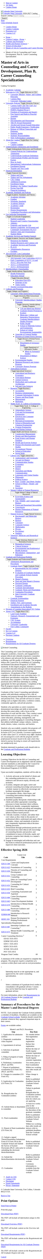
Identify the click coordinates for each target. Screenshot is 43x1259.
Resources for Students (19, 241)
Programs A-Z (11, 31)
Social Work (20, 453)
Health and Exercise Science (26, 443)
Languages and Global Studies (26, 475)
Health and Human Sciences (16, 44)
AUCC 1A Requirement (20, 265)
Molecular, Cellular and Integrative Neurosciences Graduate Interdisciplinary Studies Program (30, 318)
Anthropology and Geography (26, 458)
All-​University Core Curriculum (18, 254)
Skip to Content (12, 3)
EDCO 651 (5, 876)
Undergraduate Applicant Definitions (24, 156)
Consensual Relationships (20, 108)
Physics (18, 529)
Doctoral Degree (21, 583)
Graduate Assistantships (19, 598)
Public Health (25, 324)
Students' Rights (17, 133)
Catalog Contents (12, 29)
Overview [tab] (9, 639)
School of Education (13, 46)
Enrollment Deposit (18, 166)
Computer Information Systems (27, 395)
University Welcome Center (21, 101)
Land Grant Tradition (19, 614)
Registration (15, 208)
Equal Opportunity (13, 1183)
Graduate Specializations (24, 588)
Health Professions (18, 274)
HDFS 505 (5, 919)
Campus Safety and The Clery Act (23, 106)
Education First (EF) (23, 280)
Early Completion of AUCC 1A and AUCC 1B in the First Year (24, 261)
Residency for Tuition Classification (24, 186)
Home (8, 37)
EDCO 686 (5, 910)
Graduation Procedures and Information (25, 212)
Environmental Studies (23, 360)
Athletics (14, 223)
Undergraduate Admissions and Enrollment (22, 147)
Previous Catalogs (12, 635)
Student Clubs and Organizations (23, 232)
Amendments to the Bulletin (21, 607)
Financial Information (14, 171)
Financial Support (17, 601)
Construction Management (25, 434)
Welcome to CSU (12, 92)
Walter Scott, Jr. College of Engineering (25, 404)
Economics (19, 464)
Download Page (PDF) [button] (9, 1214)
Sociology (19, 488)
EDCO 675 (5, 932)
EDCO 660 (5, 898)
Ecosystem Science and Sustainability (24, 498)
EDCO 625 (5, 867)
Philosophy (19, 477)
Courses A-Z (10, 33)
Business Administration (24, 393)
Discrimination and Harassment (22, 121)
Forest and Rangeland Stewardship (28, 505)
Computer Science (22, 525)
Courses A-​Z (10, 633)
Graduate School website (10, 1017)
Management (20, 399)
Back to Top (5, 1196)
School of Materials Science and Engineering (30, 327)
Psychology (19, 531)
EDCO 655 (5, 889)
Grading (14, 199)
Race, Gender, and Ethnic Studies (28, 482)
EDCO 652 (5, 881)
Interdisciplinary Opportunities (17, 269)
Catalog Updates (17, 145)
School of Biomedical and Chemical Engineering (25, 424)
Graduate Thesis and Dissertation (27, 590)
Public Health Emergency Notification (25, 127)
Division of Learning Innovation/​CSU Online (23, 609)
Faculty (8, 629)
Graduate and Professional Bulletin (19, 557)
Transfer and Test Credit (20, 168)
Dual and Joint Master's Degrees (27, 581)
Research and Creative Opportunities (24, 221)
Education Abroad (17, 276)
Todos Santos (20, 285)
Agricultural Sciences (19, 369)
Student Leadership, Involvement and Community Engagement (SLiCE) (25, 228)
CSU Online (15, 180)
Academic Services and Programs (23, 245)
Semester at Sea (21, 282)
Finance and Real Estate (24, 397)
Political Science (21, 479)
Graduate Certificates (23, 586)
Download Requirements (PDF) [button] (13, 1234)
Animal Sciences (21, 380)
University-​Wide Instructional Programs (25, 294)
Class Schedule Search (9, 23)
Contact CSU (11, 1179)
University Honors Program (25, 366)
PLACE (14, 247)
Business (14, 388)
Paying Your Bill (17, 188)
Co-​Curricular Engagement (16, 214)
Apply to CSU (11, 1177)
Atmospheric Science (23, 410)
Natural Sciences (17, 514)
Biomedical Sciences (23, 544)
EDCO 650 (5, 871)
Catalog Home (11, 7)
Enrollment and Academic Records (24, 605)
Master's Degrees (21, 579)
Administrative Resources (20, 249)
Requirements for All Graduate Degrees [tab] (21, 644)
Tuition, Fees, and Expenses (21, 603)
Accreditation (16, 622)
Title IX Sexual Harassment (21, 123)
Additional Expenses (18, 182)
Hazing (13, 118)
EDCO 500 (5, 864)
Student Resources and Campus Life (24, 243)
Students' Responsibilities (20, 136)
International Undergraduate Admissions (26, 164)
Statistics (18, 533)
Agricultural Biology (23, 378)
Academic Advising (18, 197)
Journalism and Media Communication (23, 472)
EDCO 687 (5, 927)
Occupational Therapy (23, 449)
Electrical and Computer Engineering (24, 417)
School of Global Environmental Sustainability (31, 331)
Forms (3, 1025)
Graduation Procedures (24, 592)
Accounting (19, 391)
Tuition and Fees (17, 175)
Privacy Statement (12, 1185)
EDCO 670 (5, 905)
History (18, 469)
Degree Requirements (19, 210)
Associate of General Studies (26, 334)
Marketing (19, 401)
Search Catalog (6, 16)
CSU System (15, 620)
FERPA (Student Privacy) (20, 110)
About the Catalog (13, 140)
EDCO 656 (5, 893)
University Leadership (19, 624)
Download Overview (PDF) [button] (11, 1224)
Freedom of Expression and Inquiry (24, 112)
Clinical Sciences (21, 546)
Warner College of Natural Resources (25, 490)
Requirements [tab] (11, 641)
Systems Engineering (23, 427)
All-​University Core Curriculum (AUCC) (26, 258)
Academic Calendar (13, 90)
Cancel (3, 1257)
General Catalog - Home (15, 39)
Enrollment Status (17, 184)
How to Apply (16, 162)
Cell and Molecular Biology (30, 309)
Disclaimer (10, 1181)
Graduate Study (16, 566)
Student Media (16, 234)
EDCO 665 (5, 901)
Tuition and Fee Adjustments (21, 177)
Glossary (14, 142)
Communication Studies (24, 462)
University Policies (13, 103)
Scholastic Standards (18, 201)
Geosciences (20, 507)
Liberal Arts (15, 456)
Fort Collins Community (20, 627)
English (18, 467)
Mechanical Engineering (24, 421)
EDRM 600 (5, 914)
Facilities (14, 251)
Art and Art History (22, 460)
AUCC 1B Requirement (20, 267)
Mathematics (20, 527)
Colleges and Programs (14, 42)
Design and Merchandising (25, 436)
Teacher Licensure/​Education (21, 287)
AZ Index (9, 5)
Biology (18, 520)
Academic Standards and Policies (18, 192)
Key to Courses (11, 631)
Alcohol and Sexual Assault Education (25, 125)
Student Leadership (18, 219)
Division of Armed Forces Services (28, 336)
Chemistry (19, 523)
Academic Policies (17, 204)
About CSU (10, 611)
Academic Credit (17, 206)
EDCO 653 (5, 885)
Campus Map (16, 99)
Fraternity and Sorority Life (21, 225)
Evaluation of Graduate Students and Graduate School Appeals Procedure (27, 575)
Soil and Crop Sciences (24, 386)
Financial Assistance (18, 190)
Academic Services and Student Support (21, 236)
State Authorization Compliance (23, 138)
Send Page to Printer (8, 1206)
